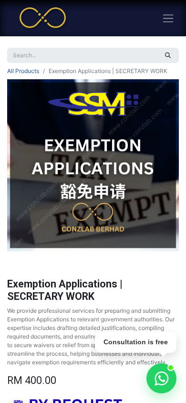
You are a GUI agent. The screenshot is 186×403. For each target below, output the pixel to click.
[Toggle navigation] (168, 18)
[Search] (168, 55)
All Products (23, 70)
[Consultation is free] (161, 378)
